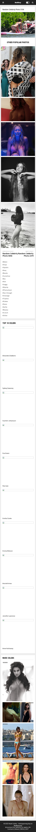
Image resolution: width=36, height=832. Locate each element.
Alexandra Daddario (9, 356)
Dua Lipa (5, 486)
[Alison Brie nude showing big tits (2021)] (17, 773)
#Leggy (4, 284)
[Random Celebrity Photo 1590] (18, 179)
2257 (26, 829)
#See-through (7, 293)
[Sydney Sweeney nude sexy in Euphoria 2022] (18, 139)
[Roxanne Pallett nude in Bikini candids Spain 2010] (17, 742)
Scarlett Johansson (9, 421)
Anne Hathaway (7, 648)
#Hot (4, 282)
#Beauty (5, 310)
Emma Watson (7, 551)
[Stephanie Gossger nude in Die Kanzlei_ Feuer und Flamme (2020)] (17, 801)
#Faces (4, 304)
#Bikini (4, 262)
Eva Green (5, 453)
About (17, 829)
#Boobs (5, 273)
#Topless (5, 299)
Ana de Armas (7, 583)
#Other (4, 315)
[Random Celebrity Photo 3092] (18, 71)
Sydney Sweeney (7, 388)
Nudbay (18, 2)
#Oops (4, 265)
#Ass (4, 279)
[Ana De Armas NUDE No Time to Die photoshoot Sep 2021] (17, 712)
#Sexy (4, 270)
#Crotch (5, 313)
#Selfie (4, 307)
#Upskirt (5, 267)
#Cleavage (6, 296)
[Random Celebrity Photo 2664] (18, 225)
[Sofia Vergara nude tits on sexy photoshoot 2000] (17, 681)
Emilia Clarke (7, 518)
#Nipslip (5, 287)
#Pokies (5, 301)
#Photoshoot (7, 290)
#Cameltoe (6, 276)
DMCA (22, 829)
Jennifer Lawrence (8, 616)
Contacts (11, 829)
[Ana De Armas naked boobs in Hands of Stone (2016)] (18, 109)
